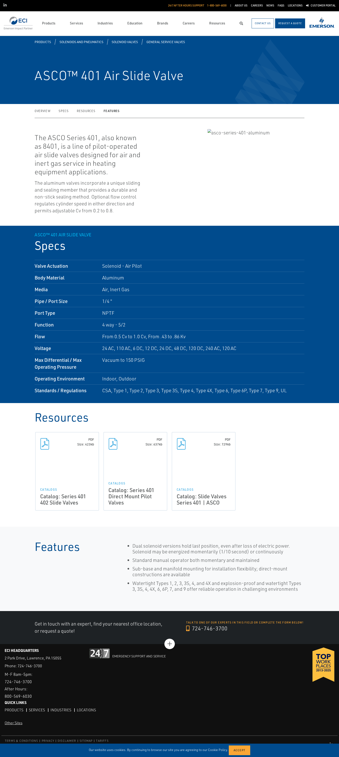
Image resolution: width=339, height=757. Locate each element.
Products (43, 42)
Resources (86, 111)
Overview (42, 111)
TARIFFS (102, 740)
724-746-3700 (209, 628)
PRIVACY (48, 740)
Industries (61, 710)
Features (111, 111)
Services (37, 710)
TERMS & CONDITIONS (21, 740)
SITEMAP (86, 740)
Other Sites (13, 723)
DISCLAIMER (67, 740)
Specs (63, 111)
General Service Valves (165, 42)
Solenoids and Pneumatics (81, 42)
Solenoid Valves (125, 42)
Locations (86, 710)
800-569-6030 (18, 696)
